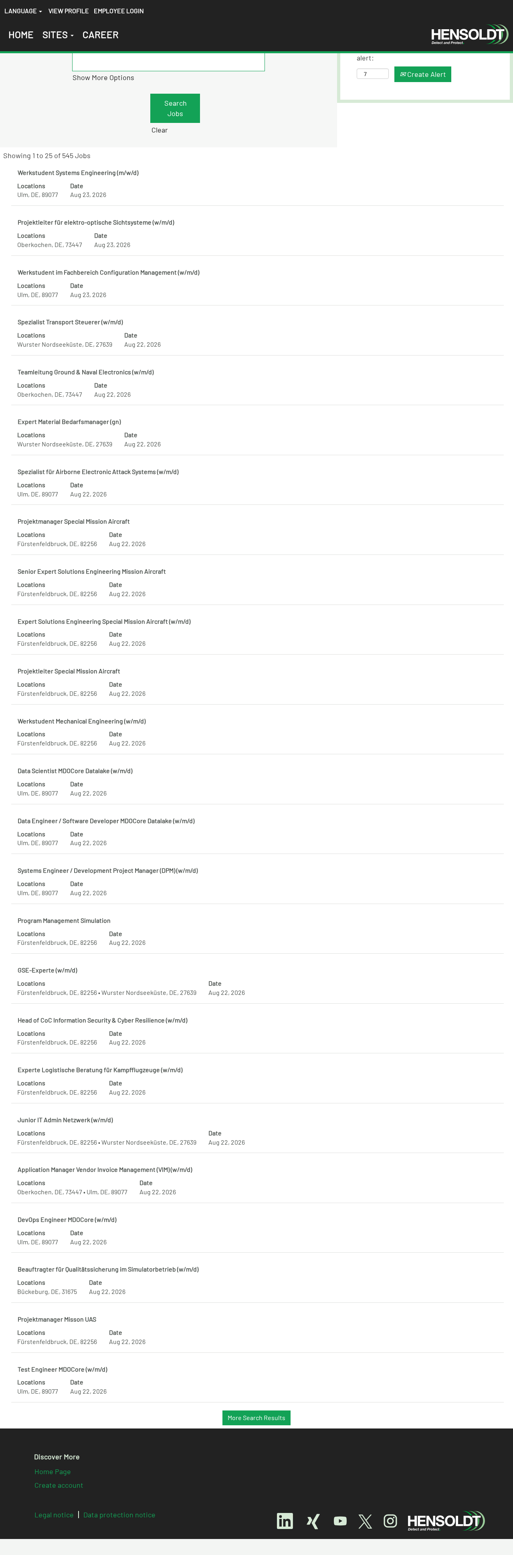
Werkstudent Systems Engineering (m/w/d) (78, 172)
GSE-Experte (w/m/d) (47, 970)
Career (101, 34)
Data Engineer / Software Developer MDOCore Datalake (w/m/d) (106, 820)
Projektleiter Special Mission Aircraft (69, 671)
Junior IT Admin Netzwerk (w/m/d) (65, 1119)
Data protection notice (119, 1514)
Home (21, 34)
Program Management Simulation (64, 920)
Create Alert (426, 74)
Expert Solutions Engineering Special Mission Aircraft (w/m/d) (104, 621)
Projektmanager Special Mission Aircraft (74, 521)
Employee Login (119, 10)
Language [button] (21, 10)
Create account (58, 1485)
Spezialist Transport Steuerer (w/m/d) (70, 321)
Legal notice (54, 1514)
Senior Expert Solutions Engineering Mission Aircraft (92, 571)
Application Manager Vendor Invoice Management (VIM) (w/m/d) (105, 1169)
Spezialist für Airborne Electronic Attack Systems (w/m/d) (98, 471)
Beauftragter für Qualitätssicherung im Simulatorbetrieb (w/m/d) (108, 1269)
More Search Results (256, 1417)
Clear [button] (159, 129)
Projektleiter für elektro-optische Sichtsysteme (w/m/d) (96, 222)
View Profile (68, 10)
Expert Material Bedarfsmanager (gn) (69, 421)
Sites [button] (56, 34)
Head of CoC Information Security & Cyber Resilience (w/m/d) (102, 1020)
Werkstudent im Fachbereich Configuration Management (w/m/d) (108, 272)
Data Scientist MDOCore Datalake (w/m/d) (75, 770)
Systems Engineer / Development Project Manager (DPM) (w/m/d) (108, 870)
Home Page (52, 1471)
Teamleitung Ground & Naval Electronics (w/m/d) (85, 372)
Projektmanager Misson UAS (57, 1319)
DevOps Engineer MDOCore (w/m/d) (67, 1219)
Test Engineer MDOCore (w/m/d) (62, 1369)
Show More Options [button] (103, 77)
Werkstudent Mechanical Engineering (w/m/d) (81, 721)
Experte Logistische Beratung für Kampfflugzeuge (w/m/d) (100, 1069)
